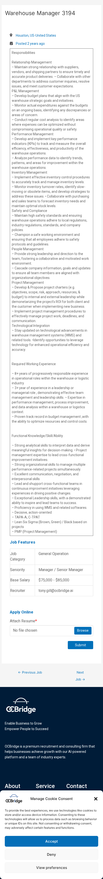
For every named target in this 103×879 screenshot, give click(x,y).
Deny (51, 854)
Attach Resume (23, 621)
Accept (51, 841)
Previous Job (30, 672)
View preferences (51, 867)
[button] (95, 798)
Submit (80, 645)
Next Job (80, 673)
